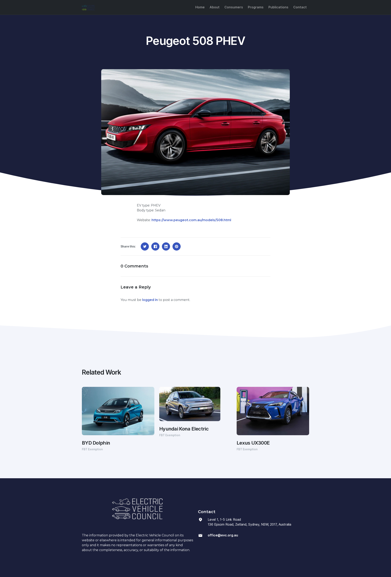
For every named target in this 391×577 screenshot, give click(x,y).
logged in (150, 300)
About (215, 7)
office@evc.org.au (223, 535)
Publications (278, 7)
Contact (300, 7)
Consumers (233, 7)
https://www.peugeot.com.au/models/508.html (191, 220)
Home (200, 7)
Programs (256, 7)
